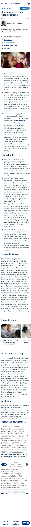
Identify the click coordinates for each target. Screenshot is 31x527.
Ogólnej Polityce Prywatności (10, 454)
